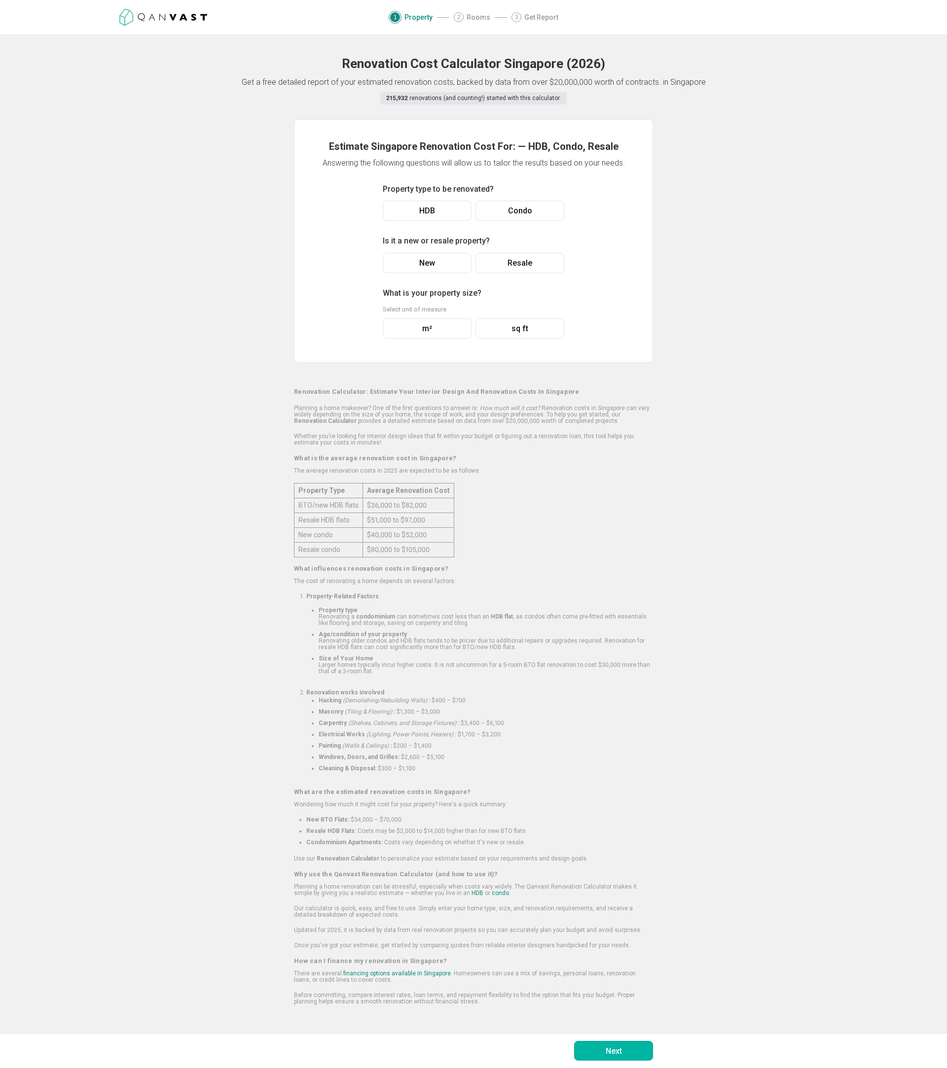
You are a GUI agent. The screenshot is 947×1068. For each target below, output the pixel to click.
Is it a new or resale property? (436, 240)
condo (500, 893)
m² (427, 328)
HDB (427, 210)
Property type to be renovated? (438, 189)
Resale (520, 263)
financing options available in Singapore (397, 973)
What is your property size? (432, 293)
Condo (520, 210)
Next (614, 1051)
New (427, 263)
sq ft (519, 328)
